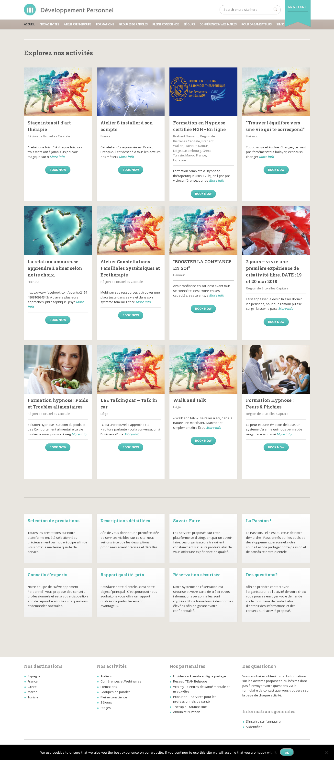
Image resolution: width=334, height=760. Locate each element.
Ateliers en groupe (77, 24)
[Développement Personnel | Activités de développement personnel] (69, 10)
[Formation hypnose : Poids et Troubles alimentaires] (58, 369)
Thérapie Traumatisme (190, 707)
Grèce (32, 686)
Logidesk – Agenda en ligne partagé (199, 676)
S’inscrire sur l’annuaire (263, 721)
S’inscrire (283, 24)
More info (57, 156)
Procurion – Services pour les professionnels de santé (194, 699)
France (33, 681)
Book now (58, 170)
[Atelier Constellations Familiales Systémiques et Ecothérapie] (131, 230)
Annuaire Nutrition (186, 712)
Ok (287, 752)
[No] (326, 752)
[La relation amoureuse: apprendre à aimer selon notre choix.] (58, 230)
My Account (297, 7)
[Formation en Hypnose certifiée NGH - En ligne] (203, 91)
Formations (105, 24)
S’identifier (254, 727)
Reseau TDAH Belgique (190, 681)
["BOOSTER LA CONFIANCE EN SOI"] (203, 230)
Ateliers (106, 676)
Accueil (29, 24)
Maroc (32, 692)
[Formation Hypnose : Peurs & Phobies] (276, 369)
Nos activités (49, 24)
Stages (105, 707)
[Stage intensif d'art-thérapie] (58, 91)
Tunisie (33, 697)
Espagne (34, 676)
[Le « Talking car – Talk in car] (131, 369)
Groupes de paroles (133, 24)
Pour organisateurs (256, 24)
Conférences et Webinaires (120, 681)
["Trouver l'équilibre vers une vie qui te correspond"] (276, 91)
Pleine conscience (165, 24)
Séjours (189, 24)
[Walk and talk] (203, 369)
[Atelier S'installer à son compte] (131, 91)
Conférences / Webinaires (218, 24)
